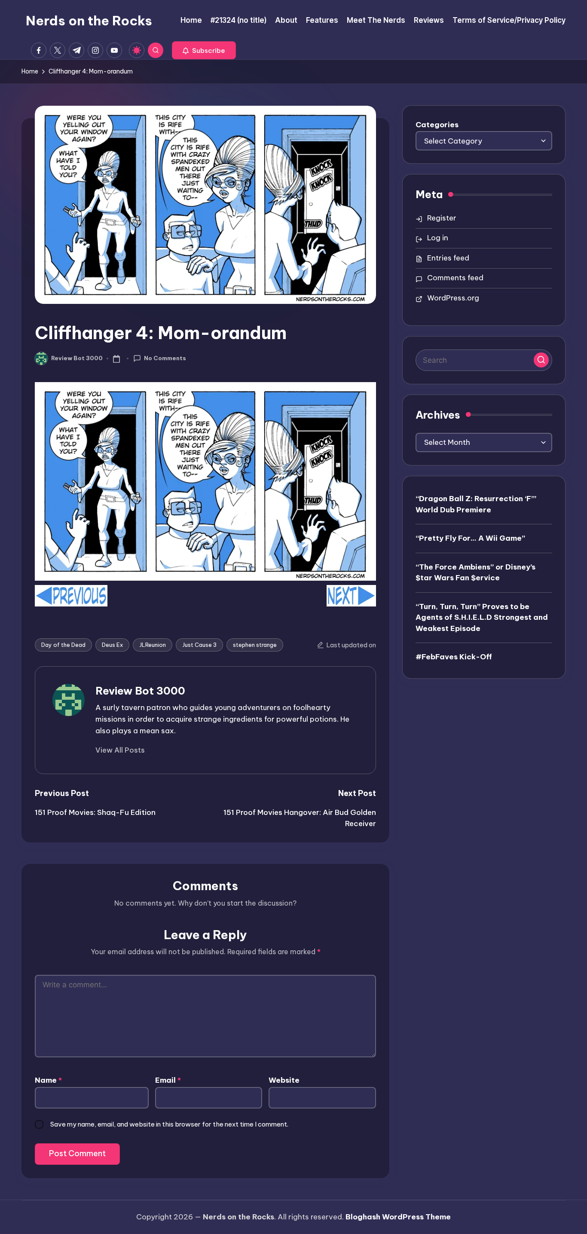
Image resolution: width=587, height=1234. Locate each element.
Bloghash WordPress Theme (398, 1217)
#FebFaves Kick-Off (454, 656)
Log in (437, 237)
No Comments (165, 358)
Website (284, 1080)
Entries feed (448, 258)
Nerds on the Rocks (89, 20)
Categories (437, 124)
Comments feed (455, 277)
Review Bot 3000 (140, 690)
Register (441, 218)
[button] (204, 50)
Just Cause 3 (199, 644)
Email (168, 1080)
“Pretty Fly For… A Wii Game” (470, 538)
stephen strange (255, 644)
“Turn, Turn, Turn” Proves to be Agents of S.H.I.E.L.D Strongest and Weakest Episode (482, 617)
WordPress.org (453, 298)
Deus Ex (112, 644)
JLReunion (152, 644)
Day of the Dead (63, 644)
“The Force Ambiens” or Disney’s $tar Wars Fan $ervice (475, 572)
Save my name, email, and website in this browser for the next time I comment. (169, 1124)
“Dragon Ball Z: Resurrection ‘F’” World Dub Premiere (476, 504)
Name (48, 1080)
